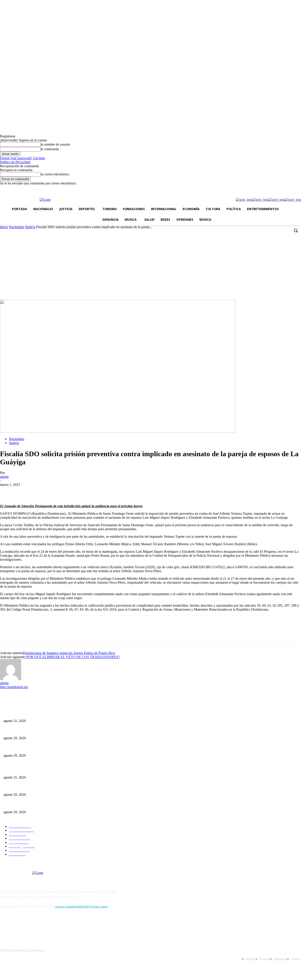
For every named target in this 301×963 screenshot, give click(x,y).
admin (4, 477)
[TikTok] (274, 188)
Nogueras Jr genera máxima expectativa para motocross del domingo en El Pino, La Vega (60, 748)
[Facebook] (261, 188)
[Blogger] (4, 926)
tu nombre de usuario (55, 144)
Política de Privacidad (15, 162)
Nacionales (16, 227)
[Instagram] (267, 188)
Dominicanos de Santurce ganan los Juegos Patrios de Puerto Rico (69, 653)
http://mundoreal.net (14, 687)
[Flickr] (27, 926)
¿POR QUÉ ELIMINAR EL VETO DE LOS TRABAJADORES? (72, 657)
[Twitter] (280, 188)
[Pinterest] (39, 491)
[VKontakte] (49, 926)
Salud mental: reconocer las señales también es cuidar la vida (41, 713)
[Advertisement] (150, 267)
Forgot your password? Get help (22, 158)
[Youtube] (298, 188)
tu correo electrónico (55, 174)
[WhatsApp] (292, 188)
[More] (70, 491)
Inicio (4, 227)
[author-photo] (10, 679)
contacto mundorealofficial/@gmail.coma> (81, 906)
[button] (295, 230)
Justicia (30, 227)
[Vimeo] (286, 188)
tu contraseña (50, 149)
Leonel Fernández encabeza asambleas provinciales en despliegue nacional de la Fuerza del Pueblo (65, 731)
